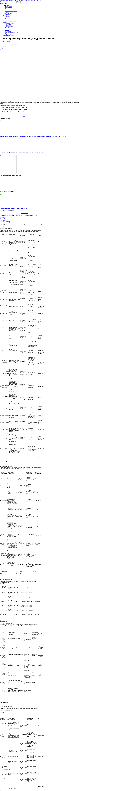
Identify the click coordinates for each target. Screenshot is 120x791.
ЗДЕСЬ (23, 116)
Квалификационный (9, 23)
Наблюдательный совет (10, 21)
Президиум (7, 16)
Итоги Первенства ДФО (7, 191)
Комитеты (4, 22)
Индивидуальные (9, 12)
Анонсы (11, 44)
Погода (4, 33)
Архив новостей (6, 221)
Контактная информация (8, 35)
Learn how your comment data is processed (27, 215)
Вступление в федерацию (11, 11)
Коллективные (8, 13)
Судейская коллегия (9, 26)
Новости (16, 44)
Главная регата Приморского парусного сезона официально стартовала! (22, 152)
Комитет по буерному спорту (11, 32)
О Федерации (5, 5)
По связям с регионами (10, 28)
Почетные (7, 14)
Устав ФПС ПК (8, 7)
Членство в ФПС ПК (7, 9)
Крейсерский (8, 24)
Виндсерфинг (8, 31)
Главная (4, 220)
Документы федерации (10, 8)
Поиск (1, 1)
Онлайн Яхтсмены (6, 34)
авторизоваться (24, 213)
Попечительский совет (10, 20)
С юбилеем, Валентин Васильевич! (10, 175)
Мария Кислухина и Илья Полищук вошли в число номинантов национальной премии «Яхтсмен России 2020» (33, 136)
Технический (8, 25)
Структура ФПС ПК (6, 15)
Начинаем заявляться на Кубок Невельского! (13, 208)
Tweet (1, 48)
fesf (6, 42)
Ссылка (4, 46)
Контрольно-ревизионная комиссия (13, 18)
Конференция (8, 17)
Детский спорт (8, 27)
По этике (7, 30)
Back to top (2, 218)
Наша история (8, 6)
